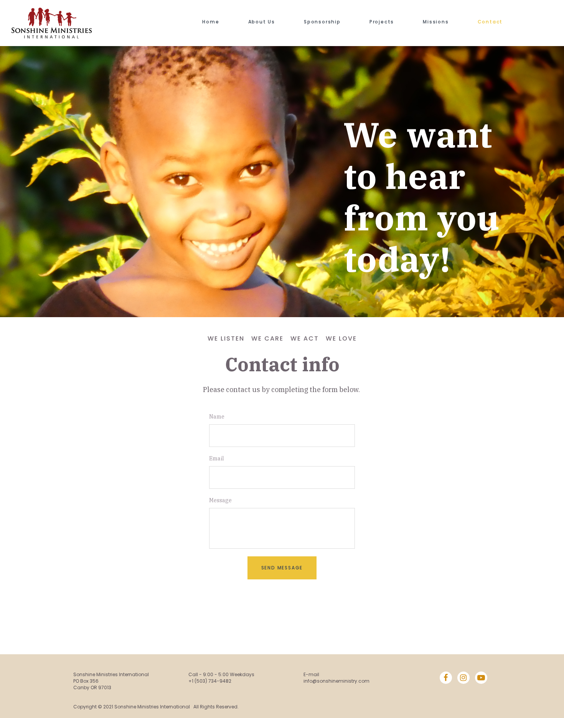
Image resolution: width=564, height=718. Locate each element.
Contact (490, 21)
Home (210, 21)
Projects (381, 21)
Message (220, 500)
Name (216, 416)
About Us (261, 21)
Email (216, 458)
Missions (436, 21)
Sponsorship (322, 21)
